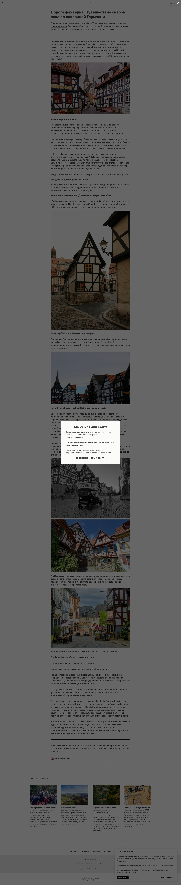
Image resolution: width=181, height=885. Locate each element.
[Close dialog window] (177, 3)
